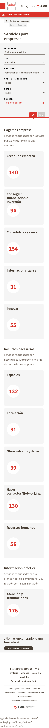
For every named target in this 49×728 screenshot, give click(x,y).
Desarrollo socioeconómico (24, 681)
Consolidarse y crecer (23, 232)
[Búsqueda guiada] (33, 114)
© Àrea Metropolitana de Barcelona (24, 700)
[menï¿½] (2, 6)
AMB (37, 668)
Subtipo (9, 68)
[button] (22, 6)
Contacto (36, 689)
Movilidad (24, 677)
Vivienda (25, 672)
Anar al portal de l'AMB (41, 6)
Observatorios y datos (23, 451)
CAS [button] (32, 6)
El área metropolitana (21, 668)
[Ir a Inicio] (6, 21)
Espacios (13, 375)
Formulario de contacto (18, 648)
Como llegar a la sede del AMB (19, 689)
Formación (15, 413)
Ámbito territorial (15, 79)
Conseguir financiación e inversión (17, 197)
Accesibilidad (10, 692)
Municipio (10, 48)
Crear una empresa (21, 156)
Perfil (8, 89)
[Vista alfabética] (41, 114)
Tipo (6, 58)
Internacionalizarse (21, 270)
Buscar (8, 99)
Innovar (13, 308)
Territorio (13, 672)
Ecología (36, 672)
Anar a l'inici (11, 6)
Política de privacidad (36, 692)
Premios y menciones (24, 696)
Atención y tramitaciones (17, 596)
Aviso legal (21, 692)
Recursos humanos (21, 527)
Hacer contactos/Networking (24, 491)
